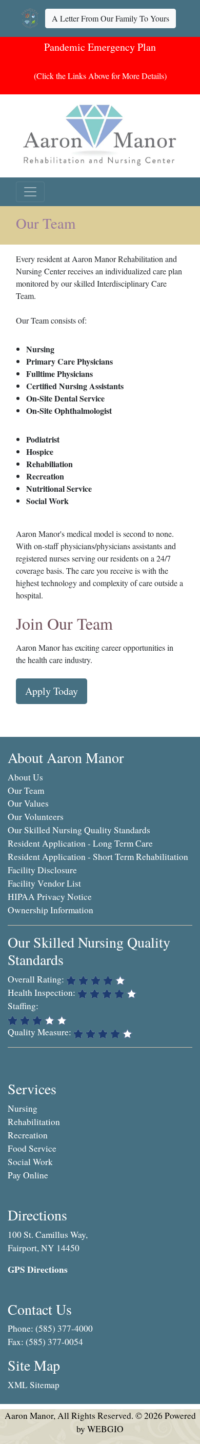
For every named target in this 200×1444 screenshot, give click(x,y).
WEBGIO (105, 1429)
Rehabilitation (34, 1122)
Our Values (28, 803)
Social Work (30, 1162)
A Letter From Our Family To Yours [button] (110, 18)
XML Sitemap (33, 1385)
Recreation (28, 1135)
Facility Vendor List (44, 883)
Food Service (32, 1148)
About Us (25, 777)
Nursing (22, 1108)
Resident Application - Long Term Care (80, 843)
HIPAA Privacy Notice (50, 896)
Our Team (26, 790)
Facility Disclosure (42, 870)
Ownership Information (50, 910)
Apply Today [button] (51, 691)
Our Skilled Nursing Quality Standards (79, 830)
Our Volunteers (36, 817)
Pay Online (28, 1175)
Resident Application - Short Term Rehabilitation (98, 857)
